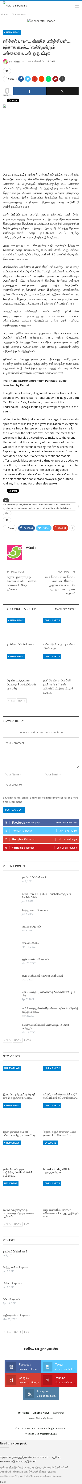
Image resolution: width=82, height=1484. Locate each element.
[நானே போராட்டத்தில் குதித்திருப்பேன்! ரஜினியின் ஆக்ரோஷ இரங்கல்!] (21, 1153)
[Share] (29, 91)
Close (3, 1482)
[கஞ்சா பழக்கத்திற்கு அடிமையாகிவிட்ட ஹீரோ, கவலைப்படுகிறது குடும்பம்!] (4, 1450)
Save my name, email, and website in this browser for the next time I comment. (40, 800)
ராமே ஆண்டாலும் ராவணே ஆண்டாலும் (42, 975)
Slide (7, 513)
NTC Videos (10, 1183)
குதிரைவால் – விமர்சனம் (35, 959)
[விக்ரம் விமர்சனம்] (11, 931)
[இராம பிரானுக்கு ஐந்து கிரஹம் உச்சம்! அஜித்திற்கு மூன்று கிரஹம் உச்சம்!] (21, 1078)
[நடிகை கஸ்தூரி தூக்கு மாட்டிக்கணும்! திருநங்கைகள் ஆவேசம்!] (21, 1193)
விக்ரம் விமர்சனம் (31, 926)
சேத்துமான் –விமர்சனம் (35, 910)
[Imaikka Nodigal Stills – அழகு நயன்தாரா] (61, 1153)
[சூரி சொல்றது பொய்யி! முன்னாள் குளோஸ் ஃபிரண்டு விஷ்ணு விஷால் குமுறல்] (59, 665)
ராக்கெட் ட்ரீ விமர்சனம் (34, 877)
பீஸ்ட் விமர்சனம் (30, 942)
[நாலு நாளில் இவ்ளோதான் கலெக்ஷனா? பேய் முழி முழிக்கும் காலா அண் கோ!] (61, 1193)
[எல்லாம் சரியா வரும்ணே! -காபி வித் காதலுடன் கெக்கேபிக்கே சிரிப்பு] (11, 898)
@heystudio (49, 1349)
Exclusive (50, 1142)
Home (25, 1412)
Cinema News (11, 32)
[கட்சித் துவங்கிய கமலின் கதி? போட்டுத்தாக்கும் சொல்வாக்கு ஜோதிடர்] (61, 1078)
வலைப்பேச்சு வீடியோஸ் (41, 1418)
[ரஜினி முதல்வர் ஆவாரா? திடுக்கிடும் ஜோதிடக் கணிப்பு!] (21, 1115)
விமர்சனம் (58, 1412)
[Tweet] (62, 91)
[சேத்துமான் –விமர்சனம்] (11, 914)
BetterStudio (50, 1433)
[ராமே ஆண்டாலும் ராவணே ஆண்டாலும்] (59, 629)
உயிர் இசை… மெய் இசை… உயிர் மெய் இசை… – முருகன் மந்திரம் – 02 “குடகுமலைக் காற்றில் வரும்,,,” (60, 585)
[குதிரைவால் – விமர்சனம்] (11, 963)
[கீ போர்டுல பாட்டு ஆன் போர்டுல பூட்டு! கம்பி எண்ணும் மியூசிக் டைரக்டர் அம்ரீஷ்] (11, 1029)
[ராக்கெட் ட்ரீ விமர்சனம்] (23, 629)
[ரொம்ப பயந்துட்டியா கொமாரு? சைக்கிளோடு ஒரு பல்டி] (23, 665)
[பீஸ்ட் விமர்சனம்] (11, 947)
